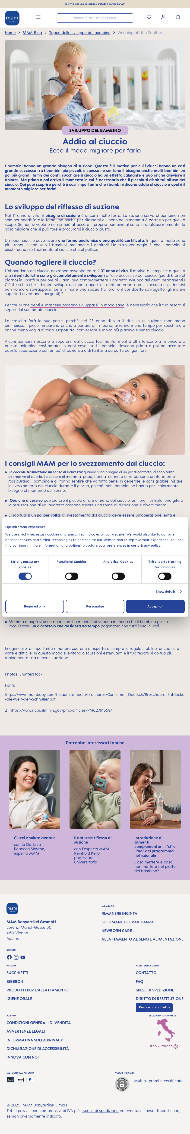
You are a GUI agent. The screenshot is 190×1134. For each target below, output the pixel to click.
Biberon (14, 981)
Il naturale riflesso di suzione (92, 839)
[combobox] (95, 18)
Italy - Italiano (162, 1046)
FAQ (139, 981)
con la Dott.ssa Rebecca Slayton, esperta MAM (29, 849)
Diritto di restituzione (160, 998)
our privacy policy (146, 545)
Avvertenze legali (25, 1031)
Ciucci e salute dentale (35, 837)
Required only (34, 606)
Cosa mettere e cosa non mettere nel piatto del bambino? (155, 866)
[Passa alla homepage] (12, 18)
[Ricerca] (128, 18)
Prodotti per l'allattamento (37, 990)
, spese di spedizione (100, 1110)
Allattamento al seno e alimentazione (142, 939)
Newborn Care (116, 930)
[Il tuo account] (163, 16)
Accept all (155, 606)
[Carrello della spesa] (178, 16)
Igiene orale (19, 998)
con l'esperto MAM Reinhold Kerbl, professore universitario (91, 855)
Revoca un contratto (154, 1007)
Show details (166, 591)
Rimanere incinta (119, 913)
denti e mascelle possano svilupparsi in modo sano (77, 305)
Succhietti (17, 972)
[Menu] (38, 17)
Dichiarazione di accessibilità (37, 1048)
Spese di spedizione (155, 990)
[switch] (71, 576)
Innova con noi (22, 1057)
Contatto (146, 972)
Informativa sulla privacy (34, 1040)
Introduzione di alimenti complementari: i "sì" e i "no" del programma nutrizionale (155, 846)
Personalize (95, 606)
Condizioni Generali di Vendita (38, 1022)
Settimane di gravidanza (127, 922)
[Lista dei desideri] (149, 16)
